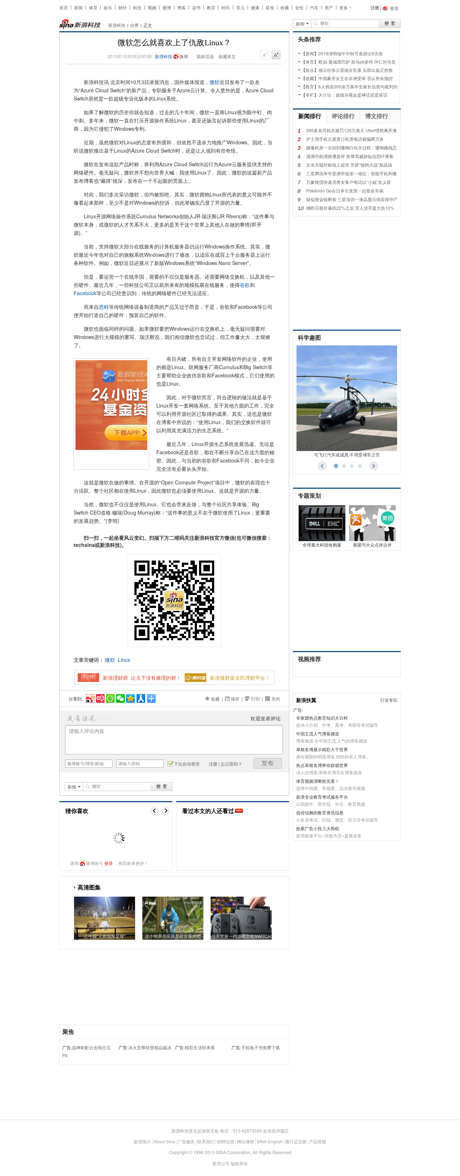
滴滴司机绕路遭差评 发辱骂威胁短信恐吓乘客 (350, 156)
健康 (255, 7)
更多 (343, 7)
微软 (215, 81)
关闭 (275, 699)
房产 (329, 7)
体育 (93, 7)
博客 (181, 7)
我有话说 (205, 56)
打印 (255, 699)
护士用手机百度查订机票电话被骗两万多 (345, 139)
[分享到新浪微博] (89, 697)
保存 (235, 699)
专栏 (309, 95)
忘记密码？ (231, 764)
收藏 (284, 7)
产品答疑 (317, 1141)
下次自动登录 (187, 764)
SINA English (269, 1141)
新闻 (78, 7)
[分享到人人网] (140, 697)
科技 (137, 7)
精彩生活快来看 (200, 1047)
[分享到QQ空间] (130, 697)
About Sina (164, 1141)
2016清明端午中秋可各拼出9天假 (350, 53)
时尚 (225, 7)
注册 (375, 7)
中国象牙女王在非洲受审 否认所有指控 (355, 78)
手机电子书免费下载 (260, 1047)
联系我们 (206, 1141)
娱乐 (108, 7)
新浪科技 (116, 25)
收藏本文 (227, 56)
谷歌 (245, 284)
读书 (196, 7)
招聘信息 (225, 1141)
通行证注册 (296, 1141)
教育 (211, 7)
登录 (108, 863)
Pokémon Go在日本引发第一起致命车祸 (344, 190)
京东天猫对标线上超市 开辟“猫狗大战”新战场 (349, 165)
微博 (166, 7)
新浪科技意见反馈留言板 (195, 1131)
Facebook (85, 293)
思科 (104, 306)
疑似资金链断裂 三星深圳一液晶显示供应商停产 (352, 199)
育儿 (240, 7)
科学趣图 (309, 338)
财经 (122, 7)
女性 (299, 7)
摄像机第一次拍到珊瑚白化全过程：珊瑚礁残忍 (351, 147)
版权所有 (239, 1163)
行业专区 (388, 700)
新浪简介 (142, 1141)
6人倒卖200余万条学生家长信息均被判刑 (357, 86)
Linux (124, 659)
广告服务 (186, 1141)
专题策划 (309, 496)
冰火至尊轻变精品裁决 (149, 1047)
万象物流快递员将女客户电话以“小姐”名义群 (348, 182)
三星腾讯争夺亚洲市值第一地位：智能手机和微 (351, 173)
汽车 (314, 7)
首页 (63, 7)
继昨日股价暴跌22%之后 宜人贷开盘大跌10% (350, 208)
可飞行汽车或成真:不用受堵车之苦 (347, 454)
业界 (134, 25)
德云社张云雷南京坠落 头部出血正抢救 (355, 70)
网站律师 (245, 1141)
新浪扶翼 (306, 699)
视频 (152, 7)
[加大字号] (276, 55)
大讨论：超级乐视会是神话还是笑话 (352, 95)
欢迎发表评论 (265, 718)
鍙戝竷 (267, 763)
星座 (270, 7)
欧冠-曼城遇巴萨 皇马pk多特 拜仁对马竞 (357, 62)
